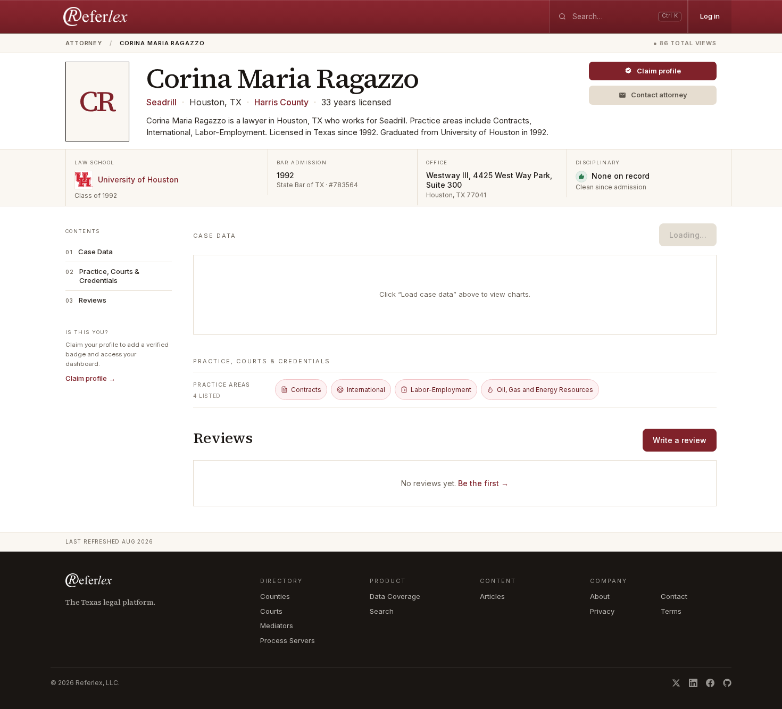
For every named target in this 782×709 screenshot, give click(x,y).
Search (382, 611)
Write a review (679, 440)
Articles (492, 596)
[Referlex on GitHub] (727, 683)
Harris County (281, 102)
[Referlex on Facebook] (710, 683)
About (600, 596)
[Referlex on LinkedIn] (693, 683)
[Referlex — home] (96, 16)
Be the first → (483, 483)
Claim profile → (90, 378)
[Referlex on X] (676, 683)
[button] (653, 95)
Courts (271, 611)
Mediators (276, 625)
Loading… (687, 234)
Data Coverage (395, 596)
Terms (671, 611)
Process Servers (287, 640)
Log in (710, 16)
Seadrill (161, 102)
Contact (674, 596)
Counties (275, 596)
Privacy (602, 611)
